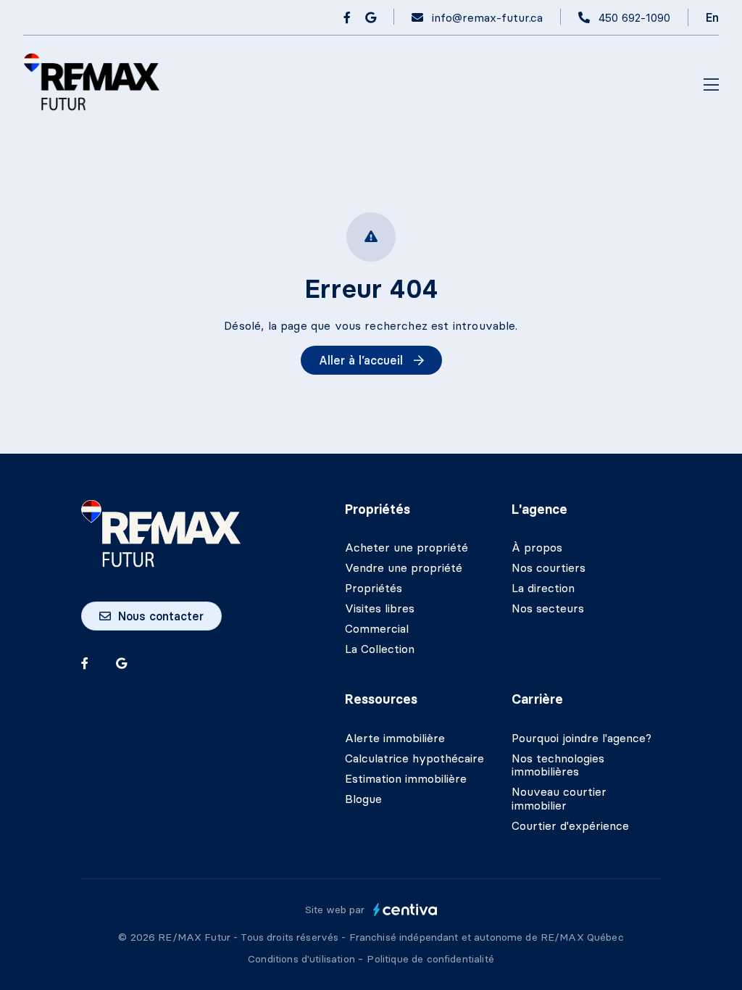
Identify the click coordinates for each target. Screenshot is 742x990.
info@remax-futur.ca (487, 17)
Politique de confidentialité (430, 958)
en (712, 17)
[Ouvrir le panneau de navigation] (711, 85)
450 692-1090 (634, 17)
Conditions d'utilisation (303, 958)
